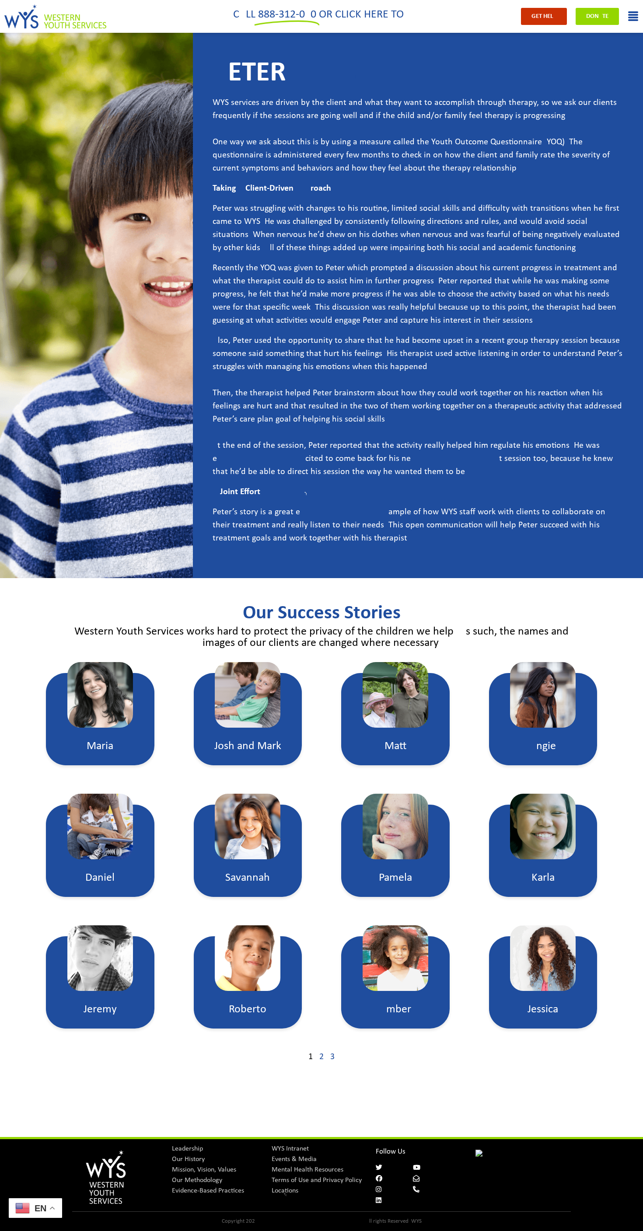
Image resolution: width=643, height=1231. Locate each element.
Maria (100, 746)
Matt (395, 746)
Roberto (247, 1009)
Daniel (100, 878)
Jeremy (100, 1009)
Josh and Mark (247, 746)
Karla (543, 878)
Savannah (247, 878)
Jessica (543, 1009)
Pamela (395, 878)
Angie (543, 746)
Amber (395, 1009)
